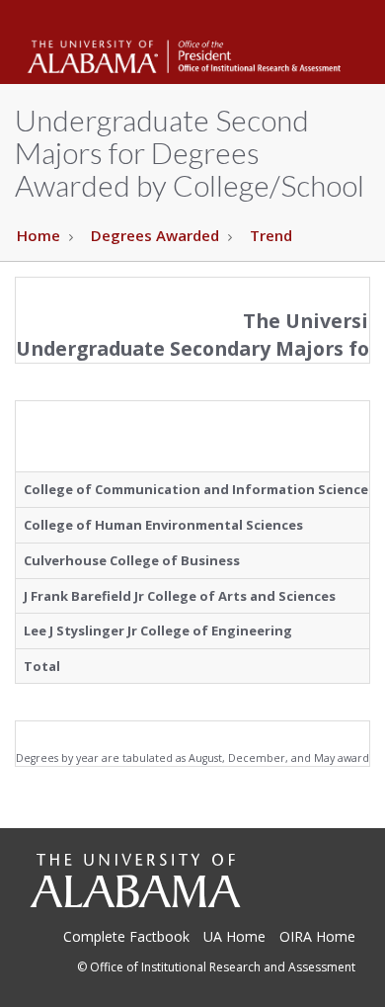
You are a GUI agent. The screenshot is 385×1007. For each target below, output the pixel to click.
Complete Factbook (126, 936)
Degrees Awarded (155, 235)
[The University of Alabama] (135, 880)
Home (38, 235)
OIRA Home (317, 936)
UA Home (234, 936)
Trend (271, 235)
